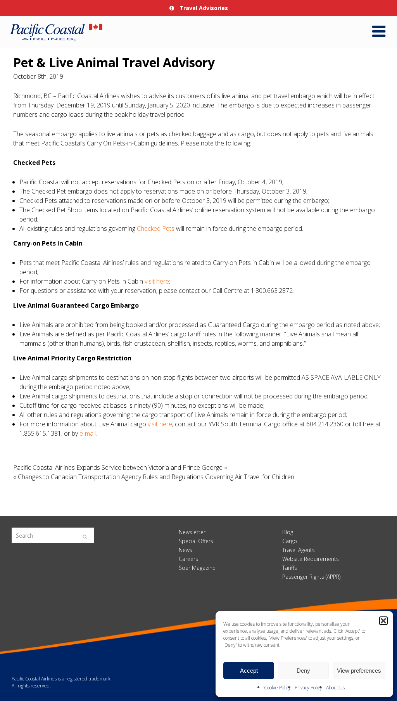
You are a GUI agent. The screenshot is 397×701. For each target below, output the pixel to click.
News (185, 550)
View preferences (359, 670)
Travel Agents (298, 550)
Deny (303, 670)
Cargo (289, 541)
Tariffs (289, 567)
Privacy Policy (308, 687)
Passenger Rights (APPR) (311, 576)
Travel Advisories (203, 8)
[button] (383, 621)
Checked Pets (155, 228)
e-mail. (88, 433)
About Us (335, 687)
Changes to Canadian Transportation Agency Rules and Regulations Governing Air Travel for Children (156, 477)
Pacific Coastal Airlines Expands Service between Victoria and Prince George (118, 467)
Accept (249, 670)
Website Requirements (310, 559)
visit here (157, 281)
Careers (188, 559)
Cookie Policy (277, 687)
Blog (287, 532)
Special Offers (196, 541)
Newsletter (192, 532)
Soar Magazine (197, 567)
